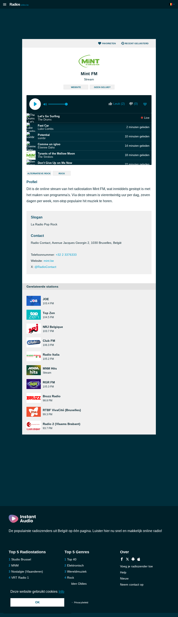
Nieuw (124, 578)
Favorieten (109, 43)
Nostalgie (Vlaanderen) (27, 571)
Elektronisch (75, 565)
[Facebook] (122, 560)
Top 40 (71, 559)
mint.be (49, 260)
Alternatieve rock (39, 173)
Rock (62, 173)
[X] (127, 560)
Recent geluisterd (136, 43)
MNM (15, 565)
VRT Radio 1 (20, 577)
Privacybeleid (81, 602)
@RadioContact (45, 267)
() (136, 103)
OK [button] (37, 602)
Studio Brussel (21, 559)
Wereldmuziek (77, 571)
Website (76, 87)
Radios (19, 4)
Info (61, 591)
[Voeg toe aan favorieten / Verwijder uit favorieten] (145, 104)
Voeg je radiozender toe (136, 566)
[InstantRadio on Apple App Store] (138, 560)
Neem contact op (131, 584)
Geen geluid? (102, 87)
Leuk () (119, 103)
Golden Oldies (77, 583)
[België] (172, 4)
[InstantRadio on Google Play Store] (133, 560)
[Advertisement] (89, 24)
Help (123, 572)
